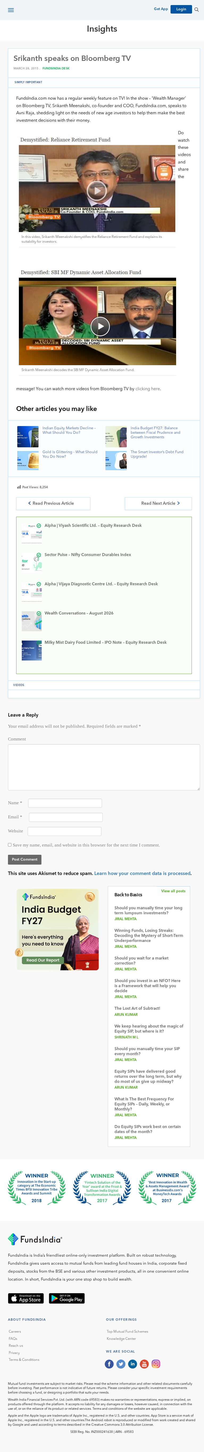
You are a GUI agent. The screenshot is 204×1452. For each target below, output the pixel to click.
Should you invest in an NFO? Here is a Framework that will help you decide (147, 986)
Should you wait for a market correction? (141, 961)
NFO (169, 48)
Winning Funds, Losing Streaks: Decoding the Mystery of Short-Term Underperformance (148, 936)
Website (15, 831)
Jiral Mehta (125, 919)
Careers (15, 1331)
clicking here (147, 389)
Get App (161, 9)
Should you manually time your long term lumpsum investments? (148, 910)
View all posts (173, 891)
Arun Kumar (126, 1015)
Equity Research (141, 48)
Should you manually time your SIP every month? (147, 1051)
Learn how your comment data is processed (142, 873)
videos (18, 685)
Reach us (16, 1346)
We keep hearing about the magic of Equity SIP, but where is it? (148, 1029)
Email (15, 816)
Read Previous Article (53, 504)
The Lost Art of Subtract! (137, 1009)
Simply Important (28, 82)
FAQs (13, 1339)
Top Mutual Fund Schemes (127, 1331)
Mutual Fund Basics (36, 48)
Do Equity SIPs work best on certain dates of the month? (147, 1129)
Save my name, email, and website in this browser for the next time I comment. (86, 845)
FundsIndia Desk (56, 68)
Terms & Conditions (24, 1360)
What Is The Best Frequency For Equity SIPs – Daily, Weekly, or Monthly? (144, 1104)
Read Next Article (158, 504)
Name (15, 802)
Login (181, 9)
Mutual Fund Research (90, 48)
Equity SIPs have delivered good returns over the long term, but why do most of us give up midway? (148, 1077)
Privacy (14, 1353)
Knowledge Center (121, 1339)
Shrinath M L (126, 1037)
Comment (17, 739)
